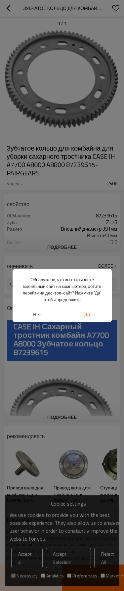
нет (37, 314)
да (87, 314)
